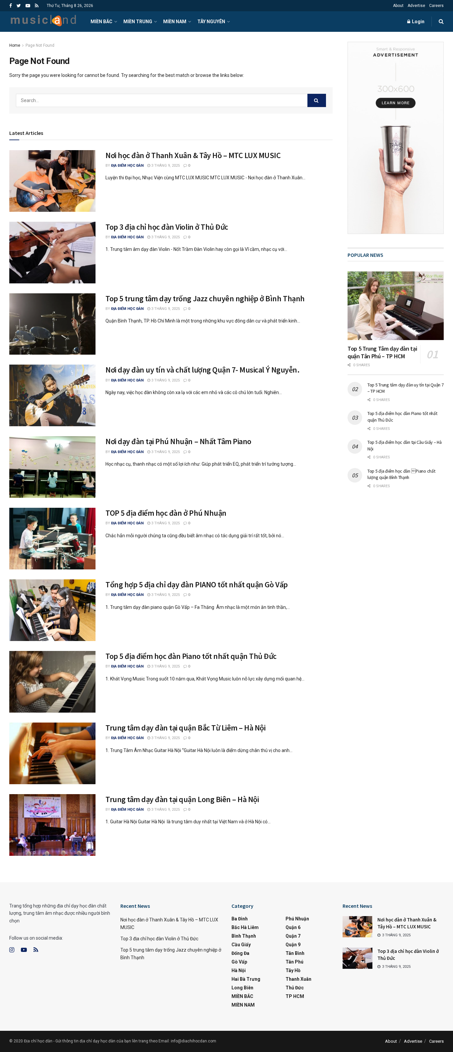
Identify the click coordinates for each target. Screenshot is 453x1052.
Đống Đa (240, 953)
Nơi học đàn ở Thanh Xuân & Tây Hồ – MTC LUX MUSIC (193, 155)
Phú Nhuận (297, 918)
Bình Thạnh (243, 936)
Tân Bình (295, 953)
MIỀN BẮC (101, 21)
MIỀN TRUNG (137, 21)
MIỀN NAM (174, 21)
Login (417, 21)
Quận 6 (293, 927)
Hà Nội (238, 970)
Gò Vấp (239, 961)
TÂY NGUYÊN (211, 21)
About (398, 5)
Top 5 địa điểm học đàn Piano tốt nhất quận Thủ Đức (191, 656)
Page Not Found (40, 45)
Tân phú (294, 961)
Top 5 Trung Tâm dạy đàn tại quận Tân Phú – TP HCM (382, 352)
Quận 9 (293, 944)
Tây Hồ (293, 970)
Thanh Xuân (298, 979)
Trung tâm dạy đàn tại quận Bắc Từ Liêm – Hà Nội (185, 728)
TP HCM (295, 996)
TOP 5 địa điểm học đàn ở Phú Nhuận (166, 513)
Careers (436, 5)
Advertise (416, 5)
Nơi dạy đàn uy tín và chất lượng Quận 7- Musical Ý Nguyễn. (202, 370)
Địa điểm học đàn (127, 165)
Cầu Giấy (241, 944)
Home (14, 45)
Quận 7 (293, 936)
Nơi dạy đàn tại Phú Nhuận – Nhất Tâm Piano (178, 441)
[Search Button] (316, 100)
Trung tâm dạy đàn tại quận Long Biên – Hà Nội (182, 799)
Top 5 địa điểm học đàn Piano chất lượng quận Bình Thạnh (401, 474)
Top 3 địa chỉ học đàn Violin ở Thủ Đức (166, 227)
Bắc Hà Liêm (245, 927)
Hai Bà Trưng (245, 979)
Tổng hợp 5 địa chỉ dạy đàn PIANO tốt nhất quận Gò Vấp (196, 584)
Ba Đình (239, 918)
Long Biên (242, 987)
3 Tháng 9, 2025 (165, 165)
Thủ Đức (295, 987)
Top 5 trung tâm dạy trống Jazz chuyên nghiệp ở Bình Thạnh (205, 298)
